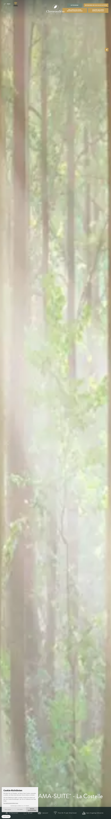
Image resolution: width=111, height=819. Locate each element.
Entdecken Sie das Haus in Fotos (96, 5)
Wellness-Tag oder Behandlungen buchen (75, 10)
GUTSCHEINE (74, 5)
